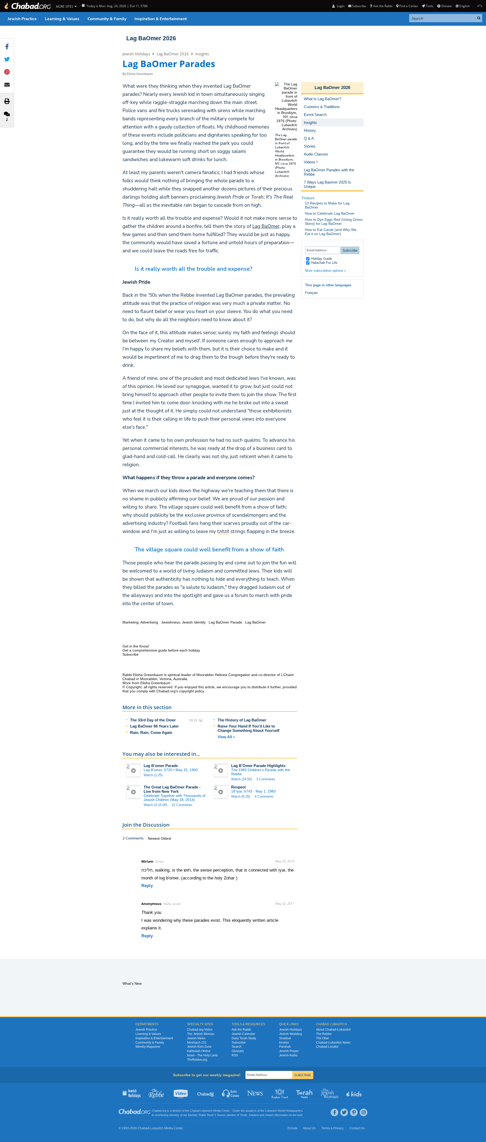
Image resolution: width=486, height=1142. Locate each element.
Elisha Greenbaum (140, 74)
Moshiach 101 (197, 1042)
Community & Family (107, 19)
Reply (147, 885)
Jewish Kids (354, 1093)
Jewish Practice (22, 19)
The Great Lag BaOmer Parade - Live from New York (172, 789)
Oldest (166, 838)
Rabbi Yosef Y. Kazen (212, 1115)
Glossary (238, 1051)
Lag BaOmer (266, 226)
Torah (243, 1115)
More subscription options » (325, 270)
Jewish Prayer (289, 1051)
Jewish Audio (288, 1055)
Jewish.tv (181, 1093)
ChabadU (206, 1093)
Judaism (253, 1115)
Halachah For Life (323, 263)
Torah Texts (305, 1093)
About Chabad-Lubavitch (333, 1029)
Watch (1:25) (153, 775)
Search (237, 1046)
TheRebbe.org (197, 1059)
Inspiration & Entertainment (160, 19)
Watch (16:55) (241, 779)
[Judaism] (27, 6)
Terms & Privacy (332, 1128)
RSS (235, 1055)
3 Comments (265, 779)
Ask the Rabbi (382, 6)
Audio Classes (230, 1093)
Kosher (284, 1042)
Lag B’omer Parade (161, 765)
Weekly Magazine (147, 1046)
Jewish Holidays (136, 53)
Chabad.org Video (200, 1029)
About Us (309, 1128)
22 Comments (182, 805)
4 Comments (264, 796)
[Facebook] (334, 1112)
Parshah (285, 1046)
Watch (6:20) (240, 796)
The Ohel (322, 1038)
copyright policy (191, 691)
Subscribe (239, 1042)
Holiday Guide (321, 259)
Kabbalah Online (198, 1051)
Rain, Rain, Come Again (151, 732)
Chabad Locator (327, 1046)
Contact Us (357, 1128)
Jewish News (196, 1038)
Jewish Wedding (290, 1034)
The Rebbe (324, 1034)
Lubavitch (207, 1110)
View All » (226, 737)
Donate (446, 6)
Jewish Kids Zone (199, 1046)
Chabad (195, 1110)
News (255, 1093)
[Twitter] (344, 1112)
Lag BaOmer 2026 (151, 38)
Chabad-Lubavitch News (333, 1042)
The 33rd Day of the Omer (153, 720)
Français (311, 293)
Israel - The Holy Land (202, 1055)
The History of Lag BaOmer (242, 720)
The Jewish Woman (200, 1034)
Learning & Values (62, 19)
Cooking (280, 1093)
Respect (238, 787)
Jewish (269, 1115)
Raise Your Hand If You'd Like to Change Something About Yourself (248, 728)
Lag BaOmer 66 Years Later (154, 726)
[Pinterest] (354, 1112)
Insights (202, 53)
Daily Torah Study (244, 1038)
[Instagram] (363, 1112)
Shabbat (285, 1038)
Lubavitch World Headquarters (284, 1110)
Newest (154, 838)
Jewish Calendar (243, 1034)
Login (340, 6)
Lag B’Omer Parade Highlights (258, 765)
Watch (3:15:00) (155, 805)
